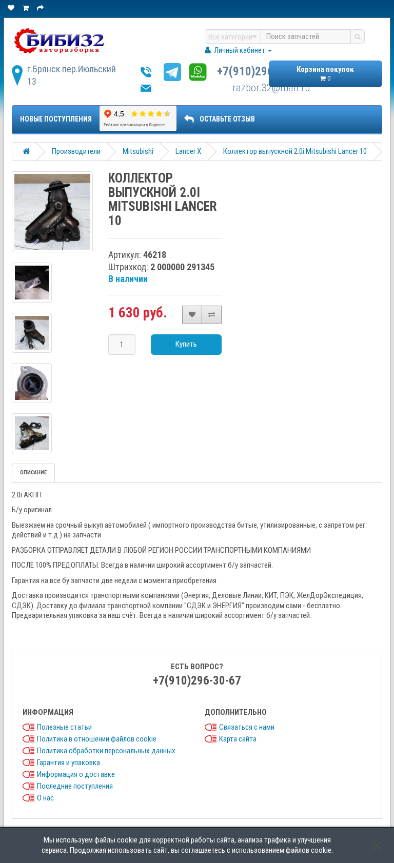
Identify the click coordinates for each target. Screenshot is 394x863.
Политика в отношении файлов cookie (96, 739)
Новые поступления (56, 119)
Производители (76, 151)
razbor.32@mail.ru (271, 88)
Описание (33, 472)
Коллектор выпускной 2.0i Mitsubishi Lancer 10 (295, 151)
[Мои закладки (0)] (12, 8)
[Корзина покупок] (26, 8)
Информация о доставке (76, 774)
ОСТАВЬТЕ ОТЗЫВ (227, 119)
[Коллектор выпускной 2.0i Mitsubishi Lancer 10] (52, 211)
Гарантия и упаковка (68, 762)
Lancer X (188, 151)
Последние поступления (75, 786)
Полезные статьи (64, 727)
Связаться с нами (246, 727)
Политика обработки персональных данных (106, 750)
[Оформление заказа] (41, 8)
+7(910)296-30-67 (261, 71)
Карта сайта (238, 739)
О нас (45, 797)
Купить (186, 344)
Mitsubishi (138, 151)
